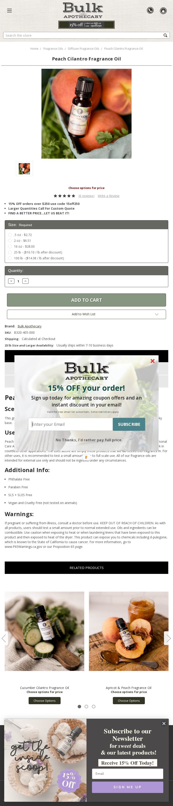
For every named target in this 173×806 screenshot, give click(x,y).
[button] (86, 387)
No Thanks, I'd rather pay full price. (89, 439)
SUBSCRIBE (129, 424)
